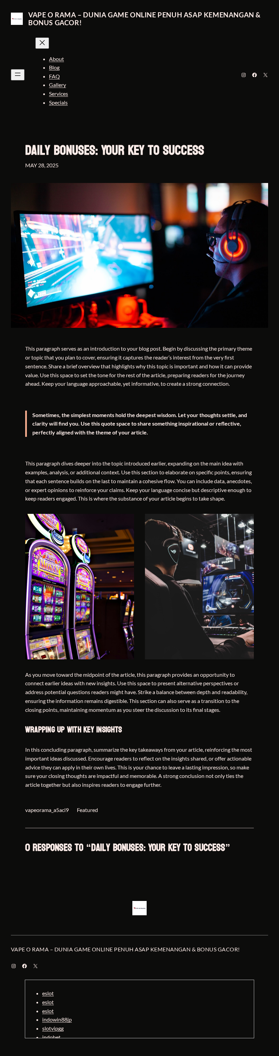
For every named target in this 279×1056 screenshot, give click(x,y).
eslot (48, 993)
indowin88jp (57, 1019)
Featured (87, 810)
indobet (51, 1037)
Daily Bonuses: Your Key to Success (114, 150)
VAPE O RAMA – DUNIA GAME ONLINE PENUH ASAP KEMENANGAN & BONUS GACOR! (144, 19)
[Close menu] (42, 43)
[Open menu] (17, 74)
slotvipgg (53, 1028)
